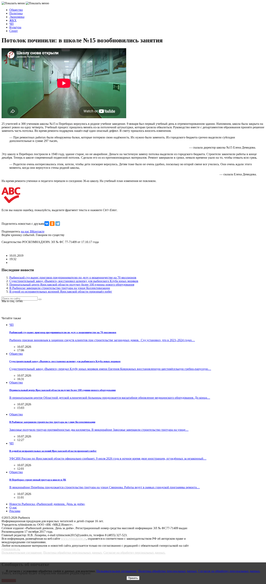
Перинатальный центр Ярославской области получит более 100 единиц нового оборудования (71, 284)
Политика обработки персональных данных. (73, 552)
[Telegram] (57, 223)
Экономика (16, 16)
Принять (133, 578)
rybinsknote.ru (10, 549)
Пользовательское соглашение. (22, 552)
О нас (13, 507)
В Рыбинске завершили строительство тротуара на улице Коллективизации (59, 288)
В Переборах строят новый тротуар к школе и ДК (37, 479)
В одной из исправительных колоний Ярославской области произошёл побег (60, 291)
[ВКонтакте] (46, 223)
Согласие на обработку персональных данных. (134, 552)
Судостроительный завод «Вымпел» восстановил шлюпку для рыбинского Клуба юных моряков (73, 281)
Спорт (13, 30)
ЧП (11, 23)
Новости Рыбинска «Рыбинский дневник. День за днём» (47, 504)
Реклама (14, 511)
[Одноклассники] (52, 223)
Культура (15, 27)
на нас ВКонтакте (32, 231)
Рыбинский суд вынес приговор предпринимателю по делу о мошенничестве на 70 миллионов (72, 277)
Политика (16, 13)
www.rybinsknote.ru (73, 538)
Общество (16, 9)
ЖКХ (13, 20)
